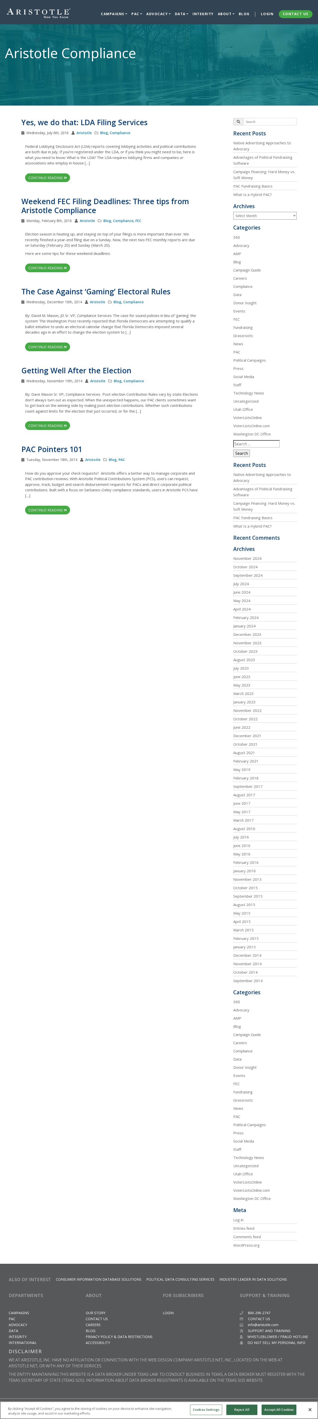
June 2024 (241, 592)
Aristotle (84, 132)
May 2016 (241, 853)
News (238, 343)
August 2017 (244, 794)
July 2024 (241, 583)
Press (238, 368)
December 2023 (247, 634)
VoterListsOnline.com (251, 425)
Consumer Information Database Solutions (98, 1279)
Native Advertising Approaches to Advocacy (262, 145)
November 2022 (247, 710)
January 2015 (244, 946)
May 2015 (241, 913)
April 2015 (242, 921)
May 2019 (241, 769)
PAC (135, 14)
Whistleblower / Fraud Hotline (277, 1336)
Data (180, 14)
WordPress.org (246, 1245)
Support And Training (268, 1330)
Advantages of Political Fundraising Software (262, 160)
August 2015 (244, 904)
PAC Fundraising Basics (253, 186)
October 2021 (245, 744)
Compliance (120, 132)
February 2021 (246, 761)
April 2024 (242, 609)
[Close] (310, 1409)
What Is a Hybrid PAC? (252, 194)
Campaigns (112, 14)
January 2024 (244, 625)
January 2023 (244, 701)
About (225, 14)
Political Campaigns (249, 360)
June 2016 (241, 845)
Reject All (241, 1409)
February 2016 (246, 862)
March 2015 (243, 929)
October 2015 (245, 887)
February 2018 (246, 777)
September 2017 (248, 786)
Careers (240, 278)
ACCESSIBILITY (98, 1342)
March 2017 (243, 820)
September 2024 (248, 575)
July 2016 (241, 837)
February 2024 (246, 617)
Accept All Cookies (279, 1409)
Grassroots (243, 335)
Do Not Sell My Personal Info (275, 1342)
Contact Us (296, 14)
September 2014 (248, 980)
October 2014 (245, 972)
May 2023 (241, 685)
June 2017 (241, 803)
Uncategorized (246, 401)
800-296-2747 (258, 1312)
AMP (237, 253)
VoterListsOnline (247, 417)
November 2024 (247, 558)
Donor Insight (245, 302)
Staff (237, 384)
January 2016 (244, 870)
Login (267, 14)
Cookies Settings (206, 1409)
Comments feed (247, 1236)
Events (239, 310)
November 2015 (247, 879)
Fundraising (243, 327)
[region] (159, 1410)
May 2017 (241, 811)
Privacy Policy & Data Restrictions (119, 1336)
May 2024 (241, 600)
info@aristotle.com (263, 1324)
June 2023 (241, 676)
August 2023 (244, 659)
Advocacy (157, 14)
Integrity (203, 14)
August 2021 (244, 752)
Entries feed (243, 1228)
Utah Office (243, 409)
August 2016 (244, 828)
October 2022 (245, 718)
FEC (138, 220)
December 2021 (247, 735)
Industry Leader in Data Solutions (253, 1279)
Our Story (95, 1312)
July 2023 (241, 668)
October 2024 (245, 566)
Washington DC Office (252, 433)
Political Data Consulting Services (180, 1279)
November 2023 (247, 642)
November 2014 (247, 963)
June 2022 (241, 727)
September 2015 (248, 896)
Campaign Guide (247, 270)
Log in (238, 1219)
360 (236, 237)
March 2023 (243, 693)
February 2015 (246, 938)
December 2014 (247, 955)
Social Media (243, 376)
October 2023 (245, 651)
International (23, 1342)
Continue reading (46, 177)
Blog (244, 14)
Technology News (248, 392)
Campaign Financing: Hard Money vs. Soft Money (264, 174)
